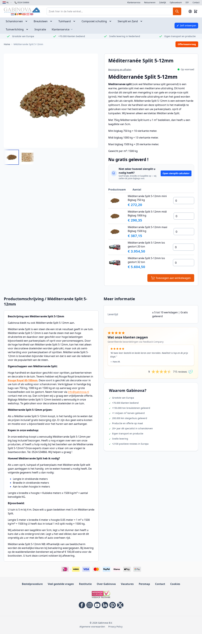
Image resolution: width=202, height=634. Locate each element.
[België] (16, 14)
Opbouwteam (176, 2)
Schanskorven (14, 21)
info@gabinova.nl (78, 392)
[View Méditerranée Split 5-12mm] (11, 157)
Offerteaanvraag (187, 44)
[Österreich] (27, 14)
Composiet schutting (94, 21)
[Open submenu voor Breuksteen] (52, 21)
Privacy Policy (115, 626)
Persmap (144, 584)
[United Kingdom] (31, 14)
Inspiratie (40, 29)
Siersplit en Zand (128, 21)
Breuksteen (41, 21)
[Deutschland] (20, 14)
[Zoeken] (177, 11)
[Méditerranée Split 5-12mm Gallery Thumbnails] (19, 157)
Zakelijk (162, 2)
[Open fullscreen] (51, 101)
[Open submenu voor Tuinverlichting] (28, 29)
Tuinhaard (64, 21)
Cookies (175, 584)
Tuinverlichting (15, 29)
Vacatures (127, 584)
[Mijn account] (190, 11)
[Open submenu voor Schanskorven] (27, 21)
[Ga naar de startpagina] (22, 10)
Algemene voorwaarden (92, 626)
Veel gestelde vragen (61, 584)
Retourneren (149, 2)
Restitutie (85, 584)
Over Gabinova (106, 584)
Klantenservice (133, 2)
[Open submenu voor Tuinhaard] (75, 21)
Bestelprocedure (32, 584)
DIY (187, 2)
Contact (196, 2)
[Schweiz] (24, 14)
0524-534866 (22, 2)
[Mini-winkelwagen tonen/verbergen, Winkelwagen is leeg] (195, 11)
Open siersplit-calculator (176, 173)
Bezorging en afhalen (119, 69)
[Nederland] (12, 14)
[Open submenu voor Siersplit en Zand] (142, 21)
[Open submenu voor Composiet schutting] (111, 21)
